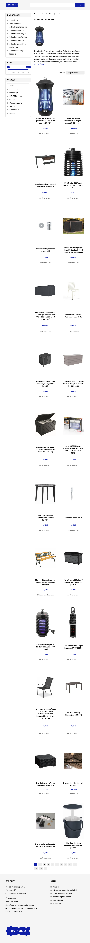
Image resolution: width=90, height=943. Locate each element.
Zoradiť (62, 73)
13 (36, 869)
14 (41, 869)
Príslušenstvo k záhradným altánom (18, 25)
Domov (37, 14)
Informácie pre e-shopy (62, 897)
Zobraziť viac (39, 64)
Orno (12, 113)
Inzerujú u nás (58, 900)
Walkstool (14, 110)
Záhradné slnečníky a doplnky (17, 45)
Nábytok (44, 14)
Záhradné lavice (16, 40)
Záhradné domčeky (17, 34)
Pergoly (13, 20)
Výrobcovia (57, 903)
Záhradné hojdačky (17, 37)
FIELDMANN (15, 96)
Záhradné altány (16, 30)
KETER (13, 89)
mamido (13, 93)
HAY (11, 106)
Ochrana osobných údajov (62, 893)
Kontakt (55, 887)
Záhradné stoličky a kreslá (16, 52)
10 (75, 865)
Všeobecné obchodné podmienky (65, 890)
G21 (12, 100)
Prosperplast (15, 103)
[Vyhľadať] (80, 5)
